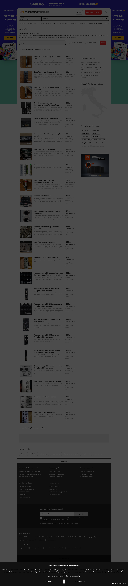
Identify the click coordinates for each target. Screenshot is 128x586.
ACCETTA (48, 581)
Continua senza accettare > (118, 583)
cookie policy (75, 576)
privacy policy (64, 576)
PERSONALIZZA (79, 581)
